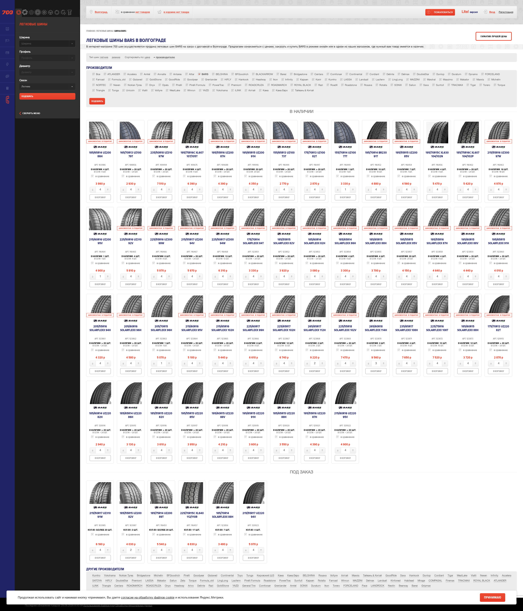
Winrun (345, 581)
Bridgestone (143, 575)
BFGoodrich (173, 575)
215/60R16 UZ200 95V (100, 241)
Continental (227, 575)
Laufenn (236, 581)
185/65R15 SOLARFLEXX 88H (376, 241)
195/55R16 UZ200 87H (223, 154)
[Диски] (31, 13)
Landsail (382, 581)
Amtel (293, 586)
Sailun (173, 581)
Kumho (96, 575)
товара (176, 12)
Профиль (25, 52)
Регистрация (506, 12)
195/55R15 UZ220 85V (192, 415)
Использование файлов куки (99, 605)
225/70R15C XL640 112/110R (192, 515)
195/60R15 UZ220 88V (223, 415)
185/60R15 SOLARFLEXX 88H (467, 328)
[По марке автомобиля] (50, 13)
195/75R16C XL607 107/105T (192, 154)
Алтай (344, 575)
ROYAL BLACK (481, 581)
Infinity (494, 575)
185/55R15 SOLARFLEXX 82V (283, 241)
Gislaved (212, 575)
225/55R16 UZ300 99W (161, 241)
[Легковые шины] (18, 13)
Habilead (409, 581)
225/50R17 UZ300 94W (223, 241)
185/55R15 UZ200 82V (131, 515)
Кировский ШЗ (265, 575)
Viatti (473, 575)
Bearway (403, 586)
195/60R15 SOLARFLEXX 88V (467, 241)
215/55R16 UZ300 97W (498, 154)
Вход (492, 12)
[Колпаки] (44, 13)
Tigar (450, 575)
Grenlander (280, 586)
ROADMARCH (134, 586)
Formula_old (207, 581)
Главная (90, 31)
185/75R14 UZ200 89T (161, 515)
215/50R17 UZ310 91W (100, 515)
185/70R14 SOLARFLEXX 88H (222, 515)
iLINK (95, 586)
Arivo (191, 586)
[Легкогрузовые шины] (25, 13)
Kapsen (310, 581)
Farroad (333, 581)
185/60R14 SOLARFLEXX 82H (314, 241)
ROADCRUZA (153, 586)
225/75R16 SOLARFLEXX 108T (437, 328)
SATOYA (97, 581)
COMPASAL (435, 581)
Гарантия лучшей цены (494, 36)
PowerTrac (285, 581)
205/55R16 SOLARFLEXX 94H (100, 328)
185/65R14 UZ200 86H (100, 154)
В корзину (100, 197)
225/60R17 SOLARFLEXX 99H (253, 328)
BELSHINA (309, 575)
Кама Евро (293, 575)
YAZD (235, 586)
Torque (192, 581)
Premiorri (137, 581)
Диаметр (24, 66)
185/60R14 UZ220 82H (100, 415)
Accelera (506, 575)
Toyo (240, 575)
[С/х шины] (63, 13)
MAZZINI (357, 581)
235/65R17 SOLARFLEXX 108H (406, 328)
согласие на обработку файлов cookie (147, 597)
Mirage (421, 581)
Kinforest (396, 581)
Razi (211, 586)
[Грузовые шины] (57, 13)
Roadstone (270, 581)
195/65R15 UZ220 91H (253, 415)
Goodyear (198, 575)
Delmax (370, 581)
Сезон (23, 80)
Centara (118, 586)
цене (147, 57)
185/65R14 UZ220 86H (131, 415)
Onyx (168, 586)
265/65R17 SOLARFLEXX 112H (315, 328)
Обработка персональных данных (133, 605)
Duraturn (316, 586)
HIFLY (108, 581)
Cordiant (439, 575)
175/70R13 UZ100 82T (314, 154)
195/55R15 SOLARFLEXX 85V (406, 241)
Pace (364, 586)
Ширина (24, 37)
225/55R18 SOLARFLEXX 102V (345, 328)
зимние (116, 57)
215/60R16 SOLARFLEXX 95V (191, 328)
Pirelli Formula (252, 581)
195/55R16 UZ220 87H (314, 415)
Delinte (201, 586)
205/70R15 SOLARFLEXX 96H (161, 328)
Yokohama (109, 575)
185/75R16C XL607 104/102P (467, 154)
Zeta (182, 581)
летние (104, 57)
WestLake (462, 575)
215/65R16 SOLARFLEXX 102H (222, 328)
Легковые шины (104, 31)
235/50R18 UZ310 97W (161, 154)
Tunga (249, 575)
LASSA (149, 581)
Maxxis (355, 575)
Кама (281, 575)
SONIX (303, 586)
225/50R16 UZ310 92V (131, 241)
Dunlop (427, 575)
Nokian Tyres (126, 575)
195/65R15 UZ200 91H (253, 154)
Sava (403, 575)
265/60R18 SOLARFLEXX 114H (376, 328)
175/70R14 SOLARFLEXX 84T (253, 241)
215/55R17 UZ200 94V (192, 241)
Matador (161, 581)
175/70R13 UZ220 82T (498, 328)
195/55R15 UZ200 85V (406, 154)
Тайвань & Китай (372, 575)
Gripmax (426, 586)
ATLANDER (500, 581)
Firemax (450, 581)
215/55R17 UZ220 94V (253, 515)
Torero (336, 586)
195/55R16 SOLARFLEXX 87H (437, 241)
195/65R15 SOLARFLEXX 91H (498, 241)
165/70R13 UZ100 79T (130, 154)
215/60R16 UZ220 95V (345, 415)
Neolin (391, 586)
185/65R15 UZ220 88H (284, 415)
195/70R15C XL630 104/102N (437, 154)
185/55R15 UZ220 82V (161, 415)
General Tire (248, 586)
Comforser (265, 586)
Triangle (106, 586)
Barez (415, 586)
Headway (179, 586)
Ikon (326, 586)
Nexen (483, 575)
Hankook (414, 575)
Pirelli (187, 575)
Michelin (158, 575)
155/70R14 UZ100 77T (345, 154)
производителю (165, 57)
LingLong (222, 581)
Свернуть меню (31, 113)
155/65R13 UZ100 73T (284, 154)
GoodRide (391, 575)
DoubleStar (122, 581)
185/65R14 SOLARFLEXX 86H (345, 241)
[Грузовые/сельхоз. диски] (38, 13)
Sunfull (298, 581)
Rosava (322, 575)
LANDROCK (377, 586)
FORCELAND (350, 586)
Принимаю (492, 597)
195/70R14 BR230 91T (376, 154)
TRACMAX (464, 581)
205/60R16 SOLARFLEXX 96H (130, 328)
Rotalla (321, 581)
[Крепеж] (69, 13)
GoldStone (223, 586)
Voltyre (333, 575)
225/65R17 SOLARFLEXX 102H (284, 328)
